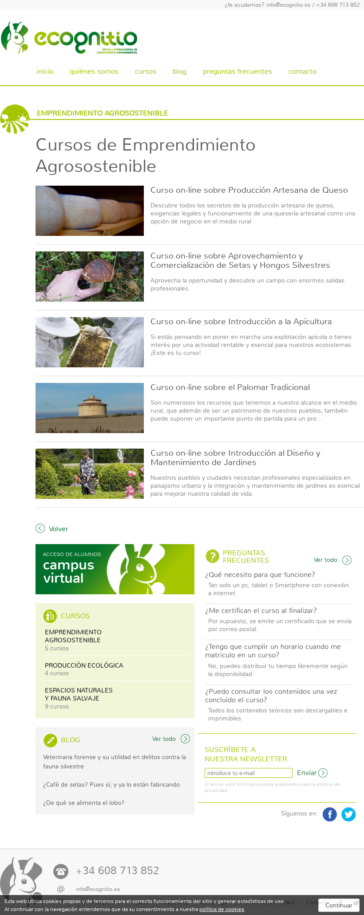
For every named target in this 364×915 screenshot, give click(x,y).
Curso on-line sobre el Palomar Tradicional (230, 387)
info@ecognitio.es (288, 4)
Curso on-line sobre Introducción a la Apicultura (241, 321)
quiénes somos (94, 71)
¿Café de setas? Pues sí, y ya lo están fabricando (111, 784)
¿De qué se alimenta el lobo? (83, 803)
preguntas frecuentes (237, 71)
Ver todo (164, 739)
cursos (145, 71)
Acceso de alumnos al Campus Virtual (115, 569)
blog (179, 71)
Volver (58, 528)
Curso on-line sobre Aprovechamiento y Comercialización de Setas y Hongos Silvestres (240, 261)
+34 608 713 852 (338, 4)
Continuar (338, 905)
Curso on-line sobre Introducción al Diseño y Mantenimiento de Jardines (235, 458)
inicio (44, 71)
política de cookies (221, 909)
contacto (303, 71)
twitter (348, 814)
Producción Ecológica (84, 669)
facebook (329, 814)
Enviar (307, 772)
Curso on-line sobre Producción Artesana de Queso (249, 190)
